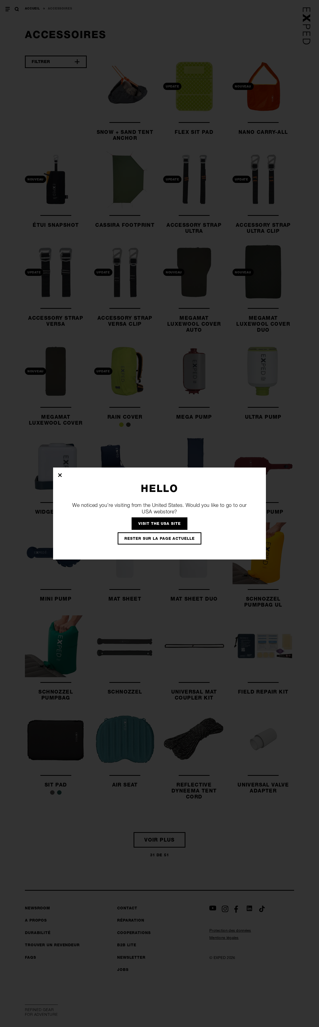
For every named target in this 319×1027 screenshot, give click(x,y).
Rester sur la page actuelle (159, 538)
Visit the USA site (159, 523)
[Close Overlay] (60, 475)
